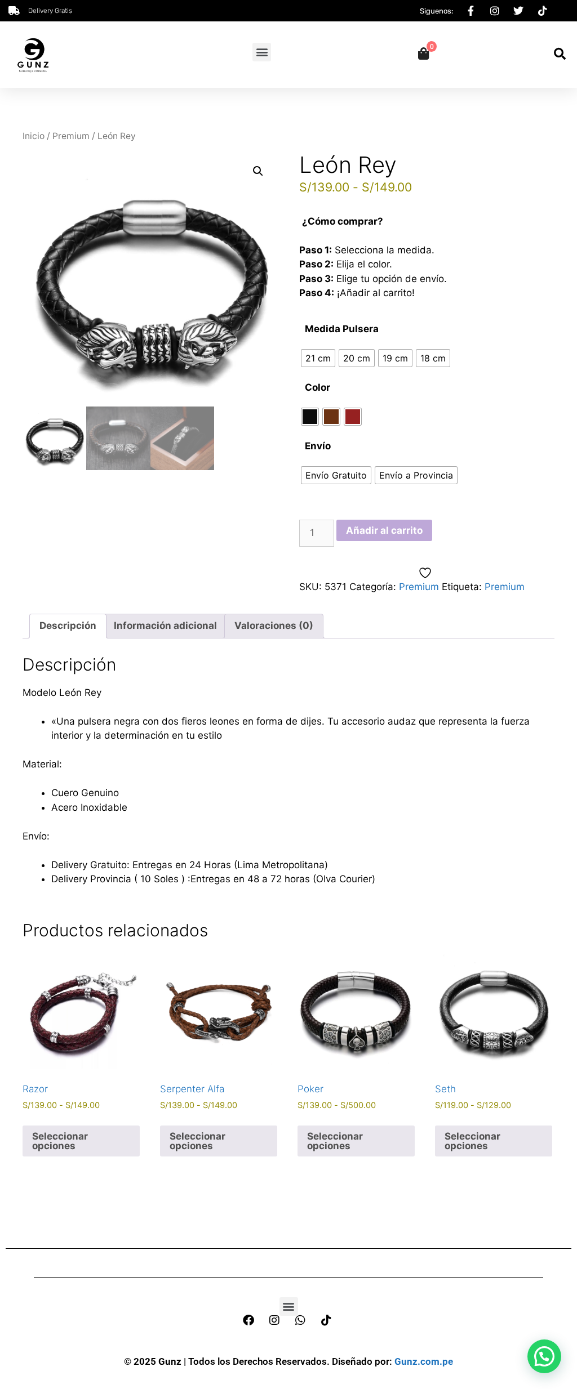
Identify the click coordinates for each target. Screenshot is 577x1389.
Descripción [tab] (67, 625)
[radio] (318, 358)
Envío (318, 446)
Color (317, 387)
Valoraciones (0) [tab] (273, 625)
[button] (261, 52)
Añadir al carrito (384, 530)
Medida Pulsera (342, 328)
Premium (71, 136)
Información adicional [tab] (165, 625)
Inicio (34, 136)
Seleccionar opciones (60, 1141)
